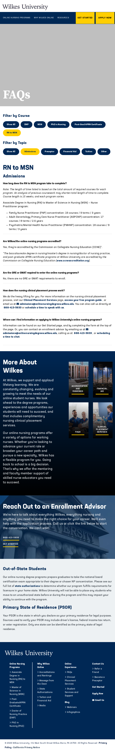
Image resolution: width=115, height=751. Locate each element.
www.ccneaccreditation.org (73, 260)
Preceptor (49, 152)
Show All (11, 124)
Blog (67, 702)
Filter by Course (16, 116)
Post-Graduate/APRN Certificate (17, 702)
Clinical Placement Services (40, 300)
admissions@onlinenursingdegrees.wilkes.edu (47, 304)
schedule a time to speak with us (44, 307)
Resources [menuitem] (63, 18)
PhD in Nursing (58, 124)
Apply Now (97, 694)
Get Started (10, 544)
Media (42, 706)
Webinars (72, 707)
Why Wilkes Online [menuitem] (44, 18)
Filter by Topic (15, 143)
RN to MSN (12, 133)
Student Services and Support (71, 692)
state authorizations (27, 586)
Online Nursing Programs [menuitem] (16, 18)
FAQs (69, 672)
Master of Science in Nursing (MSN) (17, 690)
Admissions (30, 152)
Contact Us (98, 664)
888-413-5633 (12, 307)
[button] (85, 18)
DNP (26, 124)
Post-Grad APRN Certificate (88, 124)
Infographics (73, 712)
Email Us (99, 700)
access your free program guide (83, 300)
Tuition (88, 152)
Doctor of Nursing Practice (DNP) (18, 714)
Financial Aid (69, 152)
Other (104, 152)
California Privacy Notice (26, 748)
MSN (40, 124)
